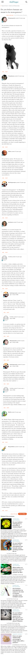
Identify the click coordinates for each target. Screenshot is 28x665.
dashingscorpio (12, 182)
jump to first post (14, 513)
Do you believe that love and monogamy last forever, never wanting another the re (18, 547)
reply (3, 71)
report (6, 71)
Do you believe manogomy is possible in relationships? (17, 524)
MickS (9, 412)
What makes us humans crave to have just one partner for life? (18, 570)
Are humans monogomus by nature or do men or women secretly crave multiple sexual (18, 592)
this (17, 294)
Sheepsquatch (11, 18)
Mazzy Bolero (11, 446)
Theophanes (11, 76)
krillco (9, 151)
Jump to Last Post (9, 15)
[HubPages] (14, 2)
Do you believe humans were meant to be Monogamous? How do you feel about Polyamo (18, 617)
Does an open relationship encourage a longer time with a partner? (18, 639)
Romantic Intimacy (17, 634)
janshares (10, 222)
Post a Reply (22, 513)
